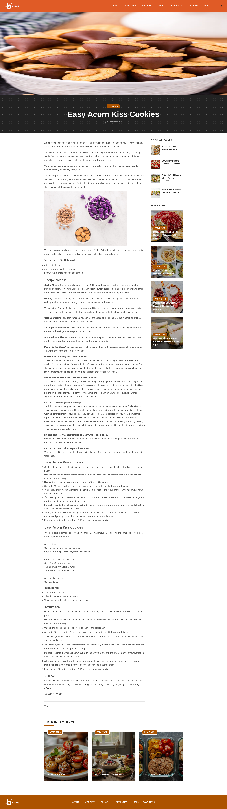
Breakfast (147, 6)
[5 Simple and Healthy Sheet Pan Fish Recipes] (155, 178)
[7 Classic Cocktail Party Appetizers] (155, 150)
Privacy (105, 802)
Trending (193, 6)
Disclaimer (121, 802)
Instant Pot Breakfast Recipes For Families (163, 272)
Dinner (161, 6)
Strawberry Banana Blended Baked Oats (171, 162)
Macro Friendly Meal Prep (158, 774)
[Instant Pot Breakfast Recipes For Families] (167, 262)
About (75, 802)
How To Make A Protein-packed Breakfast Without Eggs (166, 341)
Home (116, 6)
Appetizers (130, 6)
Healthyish (176, 6)
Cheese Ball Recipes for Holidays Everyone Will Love (165, 235)
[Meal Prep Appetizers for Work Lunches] (155, 193)
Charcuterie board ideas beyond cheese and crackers (165, 306)
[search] (221, 6)
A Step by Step (57, 774)
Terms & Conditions (144, 802)
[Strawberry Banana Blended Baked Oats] (155, 164)
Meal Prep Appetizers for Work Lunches (171, 190)
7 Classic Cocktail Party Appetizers (170, 148)
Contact (90, 802)
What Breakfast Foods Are (111, 774)
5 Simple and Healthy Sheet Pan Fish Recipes (171, 178)
